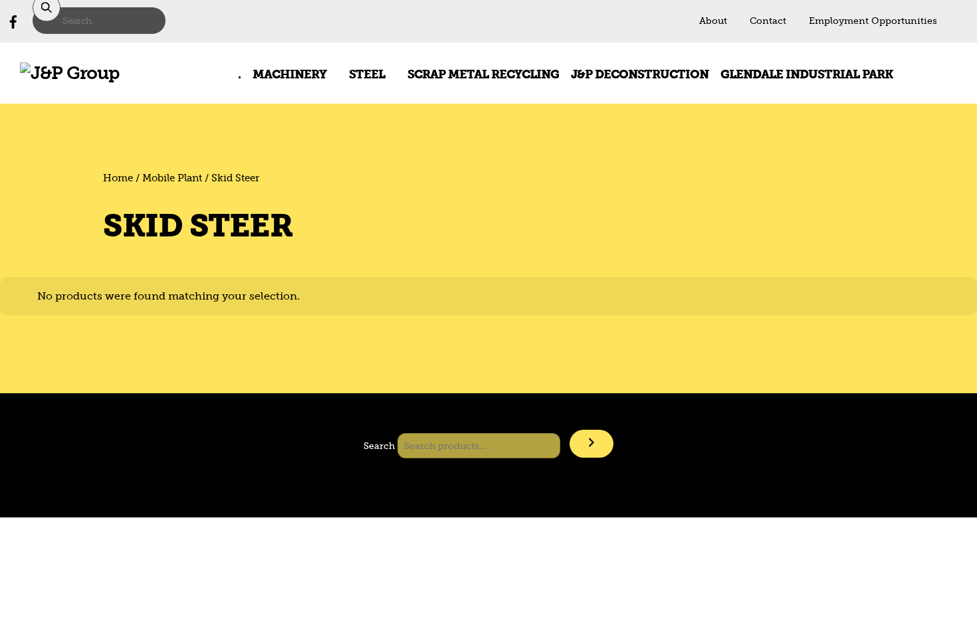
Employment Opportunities (873, 21)
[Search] (591, 444)
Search (379, 446)
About (713, 21)
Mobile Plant (172, 178)
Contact (768, 21)
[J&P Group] (70, 73)
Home (118, 178)
